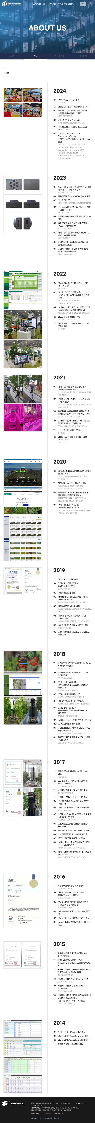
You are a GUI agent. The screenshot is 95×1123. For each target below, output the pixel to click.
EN (83, 4)
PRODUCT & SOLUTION (62, 4)
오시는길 (83, 56)
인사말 (11, 56)
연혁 (35, 56)
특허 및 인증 (59, 56)
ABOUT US (39, 4)
